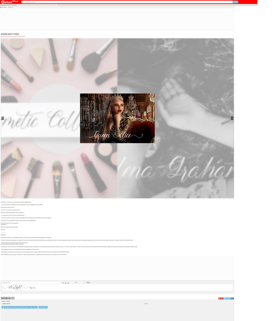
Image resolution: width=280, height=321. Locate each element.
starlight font (10, 7)
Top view (9, 5)
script (19, 5)
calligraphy (28, 5)
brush (44, 5)
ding (47, 5)
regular (37, 5)
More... (55, 5)
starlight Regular (19, 287)
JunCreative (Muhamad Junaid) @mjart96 (10, 36)
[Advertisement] (44, 20)
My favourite (14, 5)
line (49, 5)
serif (52, 5)
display (33, 5)
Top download (3, 5)
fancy (41, 5)
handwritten (23, 5)
